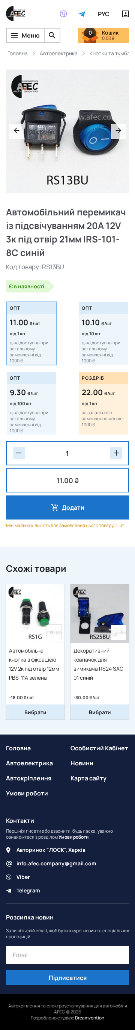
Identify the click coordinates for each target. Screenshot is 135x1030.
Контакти (20, 820)
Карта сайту (88, 778)
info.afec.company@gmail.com (56, 863)
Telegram (28, 890)
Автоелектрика (29, 763)
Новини (81, 763)
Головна (18, 748)
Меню (31, 35)
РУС (104, 14)
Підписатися (68, 978)
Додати (73, 507)
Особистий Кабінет (99, 748)
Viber (23, 876)
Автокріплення (28, 778)
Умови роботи (27, 793)
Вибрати (35, 712)
